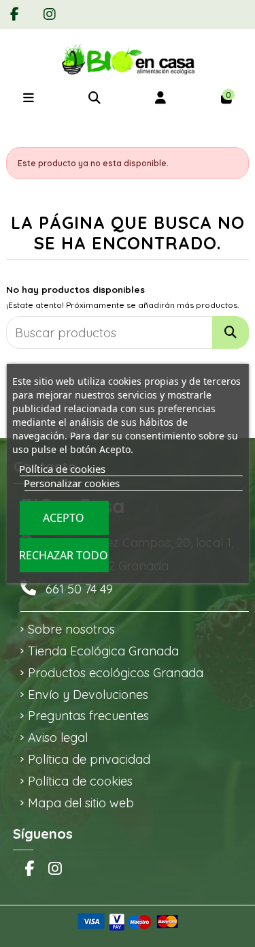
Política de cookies (80, 781)
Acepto (63, 517)
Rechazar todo (63, 555)
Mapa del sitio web (81, 803)
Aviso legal (58, 737)
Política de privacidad (89, 759)
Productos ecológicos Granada (115, 673)
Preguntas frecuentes (88, 716)
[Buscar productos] (230, 332)
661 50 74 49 (79, 589)
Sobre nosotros (71, 629)
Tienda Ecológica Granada (103, 651)
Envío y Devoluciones (88, 694)
